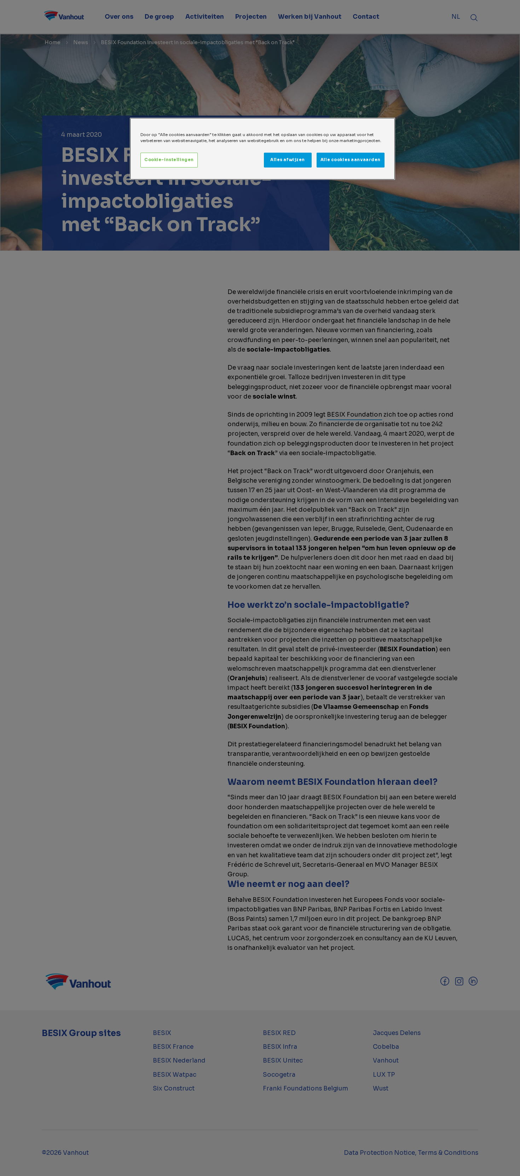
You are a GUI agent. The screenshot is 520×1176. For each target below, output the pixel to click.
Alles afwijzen (287, 159)
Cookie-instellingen (169, 159)
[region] (262, 149)
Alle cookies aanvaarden (350, 159)
